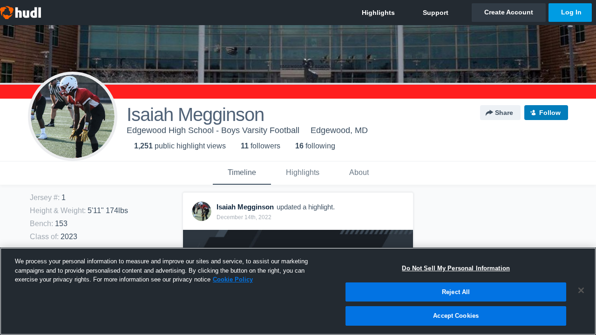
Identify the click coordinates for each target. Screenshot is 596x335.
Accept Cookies (456, 315)
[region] (298, 291)
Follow (550, 112)
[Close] (581, 290)
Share (504, 112)
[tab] (242, 173)
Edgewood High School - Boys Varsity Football (213, 130)
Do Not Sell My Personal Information (456, 268)
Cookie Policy (233, 279)
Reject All (456, 291)
